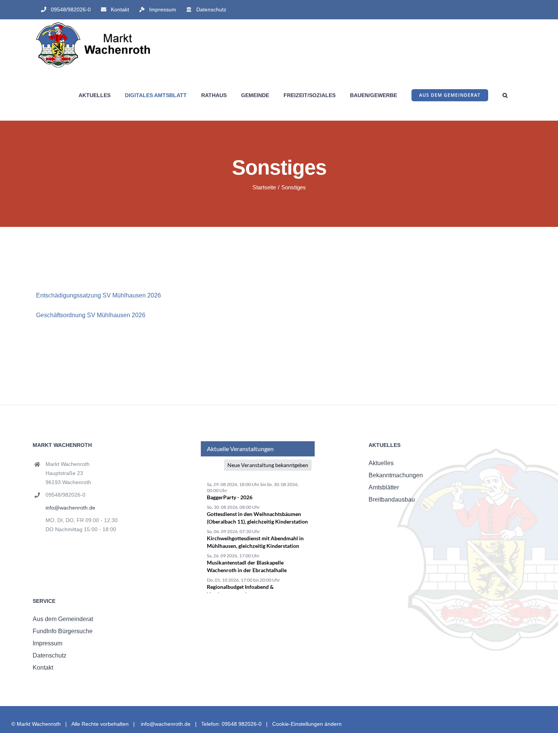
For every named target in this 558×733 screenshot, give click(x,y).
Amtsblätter (384, 487)
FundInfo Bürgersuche (63, 631)
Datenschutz (49, 655)
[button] (505, 95)
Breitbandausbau (392, 499)
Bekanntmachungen (396, 475)
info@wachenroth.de (70, 508)
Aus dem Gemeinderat (63, 619)
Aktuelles (381, 463)
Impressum (47, 643)
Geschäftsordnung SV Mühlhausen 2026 (90, 315)
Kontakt (43, 667)
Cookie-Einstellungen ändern (307, 724)
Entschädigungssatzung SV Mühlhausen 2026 (98, 295)
